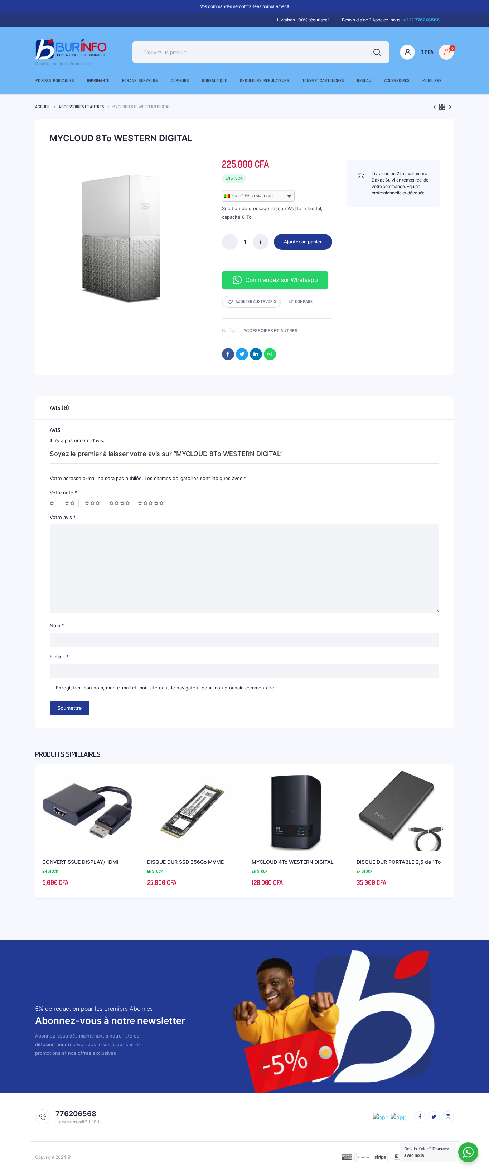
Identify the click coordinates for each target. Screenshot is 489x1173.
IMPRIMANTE (98, 80)
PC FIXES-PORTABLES (54, 80)
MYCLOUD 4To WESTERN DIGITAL (293, 862)
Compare (304, 301)
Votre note (63, 492)
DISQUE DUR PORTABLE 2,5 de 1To (399, 862)
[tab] (59, 407)
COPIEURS (180, 80)
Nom (57, 625)
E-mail (59, 656)
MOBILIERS (432, 80)
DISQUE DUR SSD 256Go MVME (185, 862)
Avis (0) (59, 407)
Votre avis (63, 517)
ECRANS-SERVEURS (140, 80)
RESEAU (364, 80)
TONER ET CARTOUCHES (323, 80)
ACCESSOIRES (397, 80)
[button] (251, 302)
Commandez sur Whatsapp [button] (281, 279)
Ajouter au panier (303, 241)
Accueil (42, 106)
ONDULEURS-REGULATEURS (264, 80)
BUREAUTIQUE (214, 80)
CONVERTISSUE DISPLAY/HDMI (80, 862)
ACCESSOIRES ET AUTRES (81, 106)
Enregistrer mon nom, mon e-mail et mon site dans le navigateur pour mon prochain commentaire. (166, 688)
